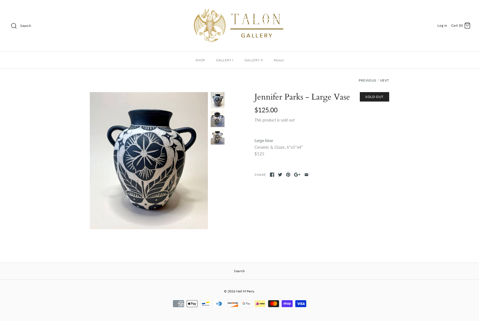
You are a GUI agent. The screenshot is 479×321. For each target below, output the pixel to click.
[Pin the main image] (288, 175)
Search (25, 26)
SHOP (200, 60)
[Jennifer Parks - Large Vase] (149, 160)
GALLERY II (253, 60)
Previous (367, 80)
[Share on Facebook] (272, 175)
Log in (442, 25)
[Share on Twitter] (280, 175)
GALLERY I (224, 60)
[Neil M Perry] (239, 8)
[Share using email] (306, 175)
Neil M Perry (245, 291)
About (279, 60)
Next (384, 80)
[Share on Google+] (297, 175)
